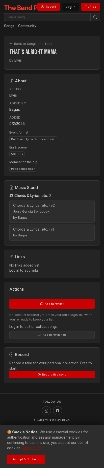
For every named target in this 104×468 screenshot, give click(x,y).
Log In (70, 7)
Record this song (54, 374)
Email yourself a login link (65, 315)
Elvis (18, 60)
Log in (14, 270)
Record (51, 6)
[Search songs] (95, 17)
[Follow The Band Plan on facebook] (57, 410)
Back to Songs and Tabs (33, 44)
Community (27, 26)
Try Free (90, 6)
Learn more (31, 448)
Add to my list (54, 304)
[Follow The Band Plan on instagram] (46, 410)
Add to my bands (54, 334)
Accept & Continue (26, 459)
